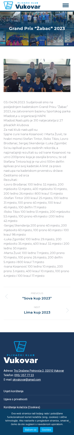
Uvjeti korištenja (13, 391)
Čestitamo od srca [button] (16, 175)
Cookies (46, 429)
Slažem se (30, 429)
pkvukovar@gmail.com (27, 379)
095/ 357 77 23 (24, 375)
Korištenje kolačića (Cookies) (22, 407)
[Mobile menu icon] (65, 5)
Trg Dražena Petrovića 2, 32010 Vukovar (39, 370)
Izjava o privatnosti (15, 399)
